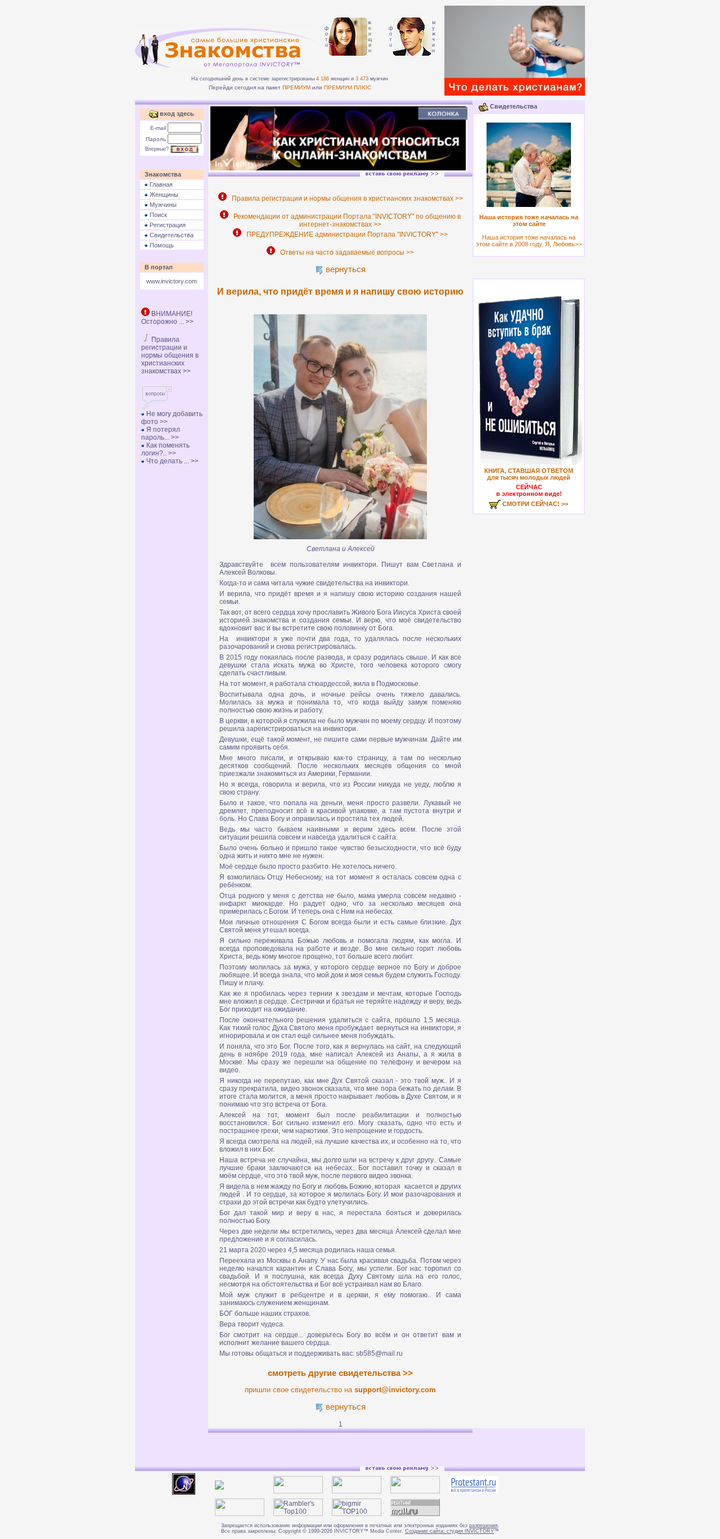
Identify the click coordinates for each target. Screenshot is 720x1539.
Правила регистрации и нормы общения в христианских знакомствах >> (170, 355)
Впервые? (157, 149)
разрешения (483, 1525)
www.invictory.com (171, 281)
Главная (160, 184)
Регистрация (167, 225)
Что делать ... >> (172, 461)
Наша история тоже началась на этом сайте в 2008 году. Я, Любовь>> (529, 230)
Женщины (163, 194)
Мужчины (162, 204)
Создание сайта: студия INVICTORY (449, 1531)
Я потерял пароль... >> (160, 433)
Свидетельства (171, 235)
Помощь (161, 245)
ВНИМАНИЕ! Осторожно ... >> (167, 318)
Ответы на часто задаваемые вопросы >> (345, 252)
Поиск (157, 214)
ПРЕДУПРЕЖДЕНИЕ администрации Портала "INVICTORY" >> (345, 234)
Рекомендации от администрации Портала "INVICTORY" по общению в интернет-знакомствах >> (345, 220)
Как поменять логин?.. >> (165, 449)
